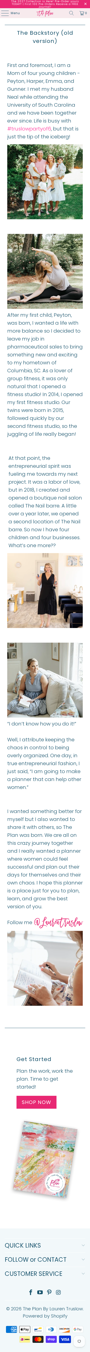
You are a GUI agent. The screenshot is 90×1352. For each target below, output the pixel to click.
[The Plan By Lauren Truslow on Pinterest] (49, 1292)
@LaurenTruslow (58, 923)
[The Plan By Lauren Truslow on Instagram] (58, 1292)
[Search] (71, 13)
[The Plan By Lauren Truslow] (45, 13)
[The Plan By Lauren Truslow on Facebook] (31, 1292)
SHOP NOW (36, 1102)
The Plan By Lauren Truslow (53, 1309)
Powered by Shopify (45, 1316)
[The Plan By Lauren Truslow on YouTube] (40, 1292)
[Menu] (2, 13)
